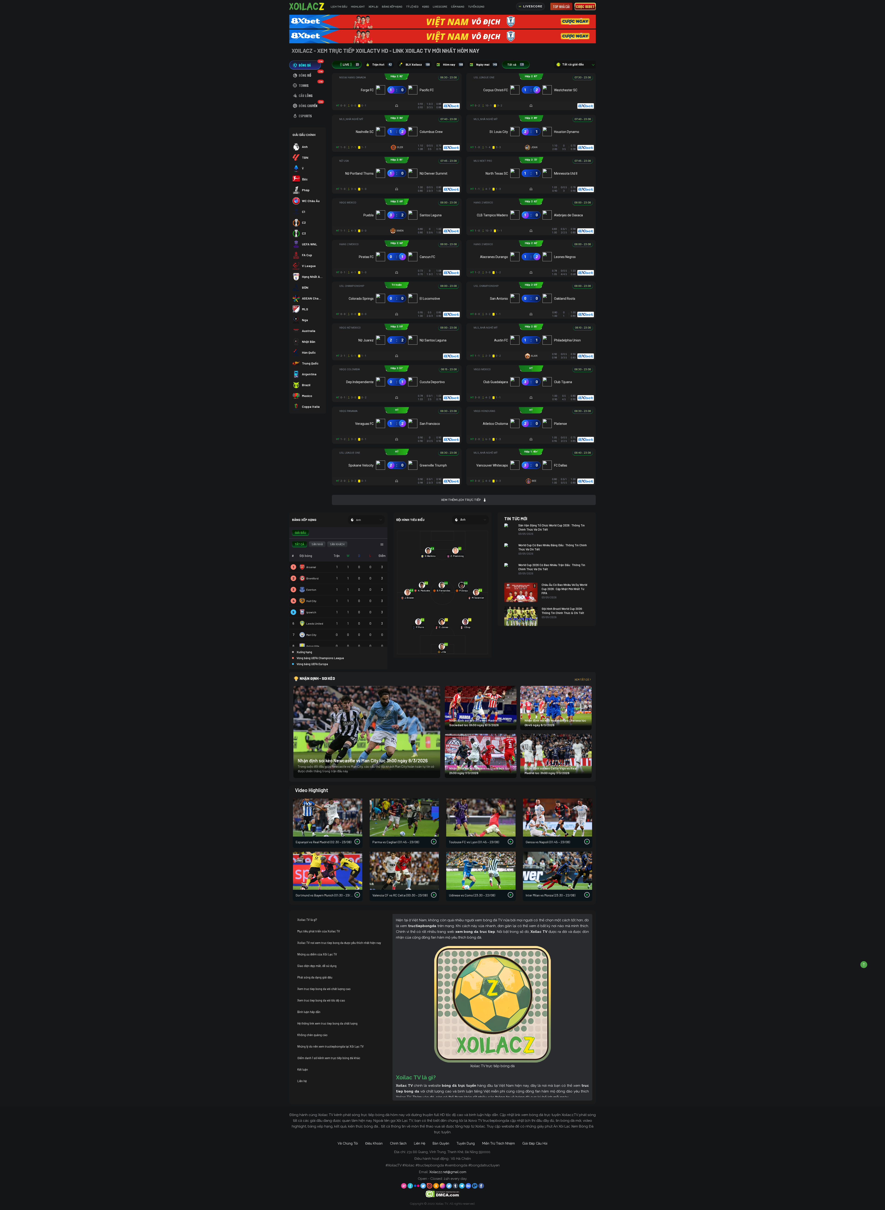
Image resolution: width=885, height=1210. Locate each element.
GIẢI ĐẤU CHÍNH (304, 135)
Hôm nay (453, 64)
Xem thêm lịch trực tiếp (461, 500)
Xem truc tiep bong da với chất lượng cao (324, 989)
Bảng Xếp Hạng (392, 6)
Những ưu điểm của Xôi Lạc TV (317, 954)
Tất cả (515, 64)
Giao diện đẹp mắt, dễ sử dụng (316, 966)
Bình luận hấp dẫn (308, 1012)
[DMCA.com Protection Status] (442, 1193)
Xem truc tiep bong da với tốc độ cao (321, 1000)
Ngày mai (486, 64)
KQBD (425, 6)
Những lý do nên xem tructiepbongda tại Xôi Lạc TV (330, 1046)
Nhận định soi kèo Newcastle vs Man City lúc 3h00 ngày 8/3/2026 (363, 760)
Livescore (440, 6)
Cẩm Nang (457, 6)
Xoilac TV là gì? (307, 920)
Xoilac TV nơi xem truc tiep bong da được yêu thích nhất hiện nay (339, 943)
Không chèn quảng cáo (312, 1035)
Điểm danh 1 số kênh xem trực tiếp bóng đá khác (328, 1058)
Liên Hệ (419, 1143)
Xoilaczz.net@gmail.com (447, 1172)
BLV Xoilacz (418, 64)
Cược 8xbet (585, 6)
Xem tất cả (582, 679)
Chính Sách (398, 1143)
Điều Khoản (374, 1143)
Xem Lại (373, 6)
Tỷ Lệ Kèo (412, 6)
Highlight (358, 6)
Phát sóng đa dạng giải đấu (314, 977)
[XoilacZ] (307, 6)
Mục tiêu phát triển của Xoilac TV (318, 931)
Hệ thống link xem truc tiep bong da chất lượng (327, 1023)
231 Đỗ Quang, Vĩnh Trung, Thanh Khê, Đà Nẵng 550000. (449, 1152)
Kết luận (302, 1069)
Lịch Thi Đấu (339, 6)
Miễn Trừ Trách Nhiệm (498, 1143)
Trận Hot (382, 64)
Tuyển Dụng (476, 6)
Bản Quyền (441, 1143)
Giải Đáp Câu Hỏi (534, 1143)
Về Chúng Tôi (348, 1143)
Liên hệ (302, 1081)
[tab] (305, 65)
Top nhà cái (561, 6)
